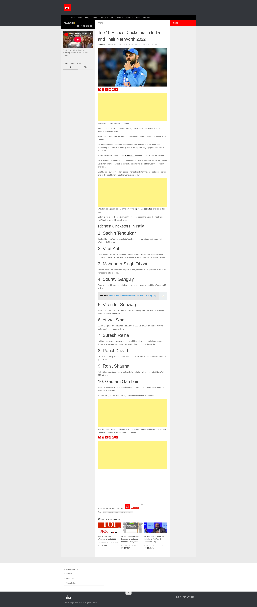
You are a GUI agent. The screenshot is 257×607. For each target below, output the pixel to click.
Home (73, 17)
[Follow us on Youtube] (90, 26)
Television (129, 17)
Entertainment (116, 17)
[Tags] (85, 67)
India (104, 512)
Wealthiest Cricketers (126, 512)
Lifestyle (103, 17)
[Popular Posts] (70, 67)
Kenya (87, 17)
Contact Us (69, 578)
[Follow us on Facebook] (78, 26)
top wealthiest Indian (143, 209)
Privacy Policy (71, 583)
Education (146, 17)
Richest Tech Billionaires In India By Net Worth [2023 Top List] (154, 539)
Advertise (69, 573)
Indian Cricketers (113, 512)
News (80, 17)
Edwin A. (103, 45)
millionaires (130, 156)
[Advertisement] (132, 107)
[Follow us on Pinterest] (87, 26)
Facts (138, 17)
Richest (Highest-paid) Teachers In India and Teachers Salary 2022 (130, 539)
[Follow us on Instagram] (81, 26)
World (95, 17)
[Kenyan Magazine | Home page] (67, 7)
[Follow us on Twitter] (84, 26)
